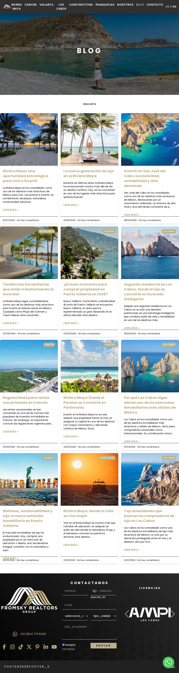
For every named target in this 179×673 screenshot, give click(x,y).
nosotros (125, 4)
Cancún (31, 4)
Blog (140, 4)
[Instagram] (12, 646)
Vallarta (46, 4)
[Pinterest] (37, 646)
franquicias (105, 4)
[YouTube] (54, 646)
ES (167, 6)
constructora (81, 4)
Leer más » (10, 210)
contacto (155, 4)
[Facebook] (4, 646)
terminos (68, 649)
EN (174, 6)
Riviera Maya (16, 7)
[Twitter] (29, 646)
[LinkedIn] (45, 646)
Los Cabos (61, 7)
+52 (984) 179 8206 (33, 634)
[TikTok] (20, 646)
